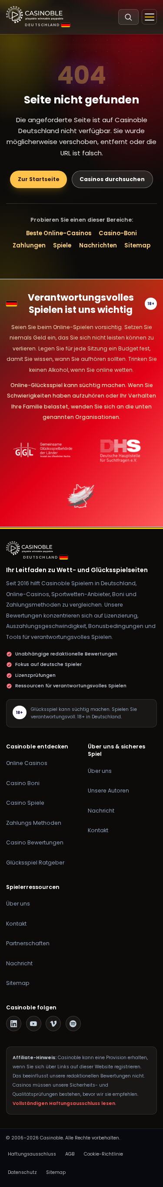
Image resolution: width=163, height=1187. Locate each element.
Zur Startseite (39, 179)
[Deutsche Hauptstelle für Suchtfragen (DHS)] (120, 450)
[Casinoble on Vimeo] (53, 1023)
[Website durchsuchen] (128, 17)
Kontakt (98, 830)
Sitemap (137, 245)
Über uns (100, 771)
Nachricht (101, 810)
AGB (70, 1154)
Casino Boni (23, 783)
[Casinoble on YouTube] (33, 1023)
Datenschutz (22, 1172)
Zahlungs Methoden (33, 823)
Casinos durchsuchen (112, 179)
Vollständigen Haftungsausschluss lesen (64, 1103)
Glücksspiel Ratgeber (35, 862)
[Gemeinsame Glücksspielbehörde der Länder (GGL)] (43, 450)
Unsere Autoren (108, 790)
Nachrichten (98, 245)
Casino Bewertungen (34, 842)
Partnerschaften (28, 943)
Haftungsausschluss (32, 1154)
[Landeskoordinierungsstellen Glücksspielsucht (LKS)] (81, 496)
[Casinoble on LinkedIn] (13, 1023)
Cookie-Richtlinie (103, 1154)
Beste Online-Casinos (58, 233)
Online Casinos (26, 763)
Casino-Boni (118, 233)
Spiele (62, 245)
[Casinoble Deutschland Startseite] (34, 14)
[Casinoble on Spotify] (73, 1023)
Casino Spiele (25, 802)
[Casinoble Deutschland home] (31, 548)
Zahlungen (29, 245)
